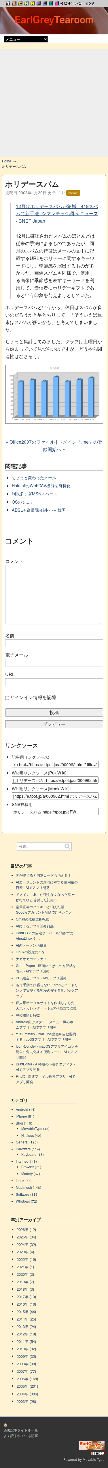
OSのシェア (23, 502)
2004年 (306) (27, 1394)
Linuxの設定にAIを (30, 951)
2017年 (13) (26, 1296)
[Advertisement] (54, 103)
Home (6, 161)
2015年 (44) (26, 1311)
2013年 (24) (26, 1326)
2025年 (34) (26, 1237)
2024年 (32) (26, 1244)
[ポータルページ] (8, 3)
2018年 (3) (25, 1289)
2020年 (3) (25, 1274)
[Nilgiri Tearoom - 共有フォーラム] (33, 3)
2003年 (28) (26, 1401)
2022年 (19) (26, 1259)
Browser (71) (31, 1166)
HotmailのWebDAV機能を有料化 (41, 485)
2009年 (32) (26, 1356)
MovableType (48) (35, 1128)
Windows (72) (26, 1201)
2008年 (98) (26, 1363)
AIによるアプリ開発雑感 (35, 926)
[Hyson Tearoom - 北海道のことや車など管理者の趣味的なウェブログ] (26, 3)
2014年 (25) (26, 1319)
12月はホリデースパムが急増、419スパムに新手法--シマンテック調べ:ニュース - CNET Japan (57, 213)
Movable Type (94, 1459)
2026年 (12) (26, 1229)
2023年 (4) (25, 1252)
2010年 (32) (26, 1349)
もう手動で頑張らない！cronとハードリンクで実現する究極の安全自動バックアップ (47, 990)
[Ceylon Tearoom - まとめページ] (20, 3)
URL (10, 674)
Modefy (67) (30, 1173)
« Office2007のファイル (30, 441)
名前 (9, 635)
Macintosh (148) (28, 1187)
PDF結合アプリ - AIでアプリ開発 (41, 978)
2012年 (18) (26, 1334)
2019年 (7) (25, 1281)
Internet (73, 193)
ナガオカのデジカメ (31, 958)
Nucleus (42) (31, 1135)
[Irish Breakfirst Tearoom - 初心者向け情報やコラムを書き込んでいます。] (51, 3)
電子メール (16, 654)
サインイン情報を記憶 (33, 697)
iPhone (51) (25, 1116)
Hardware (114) (28, 1149)
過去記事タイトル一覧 (20, 1430)
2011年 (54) (26, 1341)
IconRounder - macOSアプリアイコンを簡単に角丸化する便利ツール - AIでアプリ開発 (47, 1051)
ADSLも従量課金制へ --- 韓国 (39, 510)
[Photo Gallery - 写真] (39, 3)
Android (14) (25, 1109)
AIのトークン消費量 (31, 945)
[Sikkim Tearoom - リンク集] (57, 3)
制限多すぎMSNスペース (34, 493)
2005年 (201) (27, 1386)
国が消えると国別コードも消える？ (43, 875)
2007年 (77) (26, 1371)
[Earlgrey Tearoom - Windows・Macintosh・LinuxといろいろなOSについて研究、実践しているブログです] (14, 3)
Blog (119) (24, 1123)
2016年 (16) (26, 1304)
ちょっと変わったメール (34, 477)
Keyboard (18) (32, 1154)
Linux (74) (24, 1180)
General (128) (27, 1142)
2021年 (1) (25, 1266)
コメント (14, 561)
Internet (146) (26, 1161)
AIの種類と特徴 (28, 1015)
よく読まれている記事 (20, 1435)
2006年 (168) (27, 1378)
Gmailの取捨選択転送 (32, 919)
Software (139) (27, 1194)
